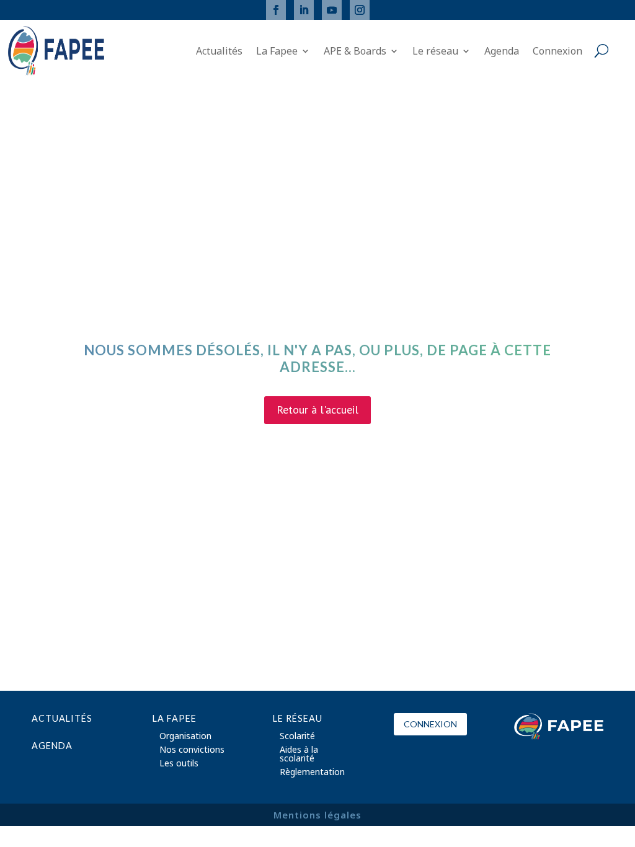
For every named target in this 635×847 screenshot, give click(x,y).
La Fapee (277, 52)
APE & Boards (355, 52)
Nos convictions (191, 750)
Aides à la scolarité (299, 754)
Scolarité (297, 737)
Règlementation (312, 773)
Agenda (501, 52)
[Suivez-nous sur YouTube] (332, 10)
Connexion (557, 52)
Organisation (185, 737)
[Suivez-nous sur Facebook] (276, 10)
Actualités (219, 52)
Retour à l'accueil (317, 409)
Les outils (178, 764)
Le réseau (435, 52)
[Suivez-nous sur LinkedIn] (304, 10)
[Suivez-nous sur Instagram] (360, 10)
